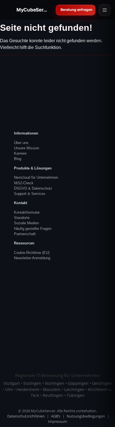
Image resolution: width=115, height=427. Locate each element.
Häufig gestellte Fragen (32, 229)
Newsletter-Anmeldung (32, 258)
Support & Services (29, 194)
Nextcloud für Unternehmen (36, 177)
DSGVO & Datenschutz (33, 188)
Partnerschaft (25, 234)
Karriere (20, 153)
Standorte (22, 218)
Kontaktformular (27, 212)
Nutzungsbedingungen (86, 416)
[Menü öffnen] (105, 10)
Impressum (57, 421)
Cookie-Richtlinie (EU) (31, 253)
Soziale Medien (26, 223)
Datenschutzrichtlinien (26, 416)
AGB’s (55, 416)
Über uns (21, 143)
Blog (17, 159)
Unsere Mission (26, 148)
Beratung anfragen (77, 10)
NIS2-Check (23, 183)
